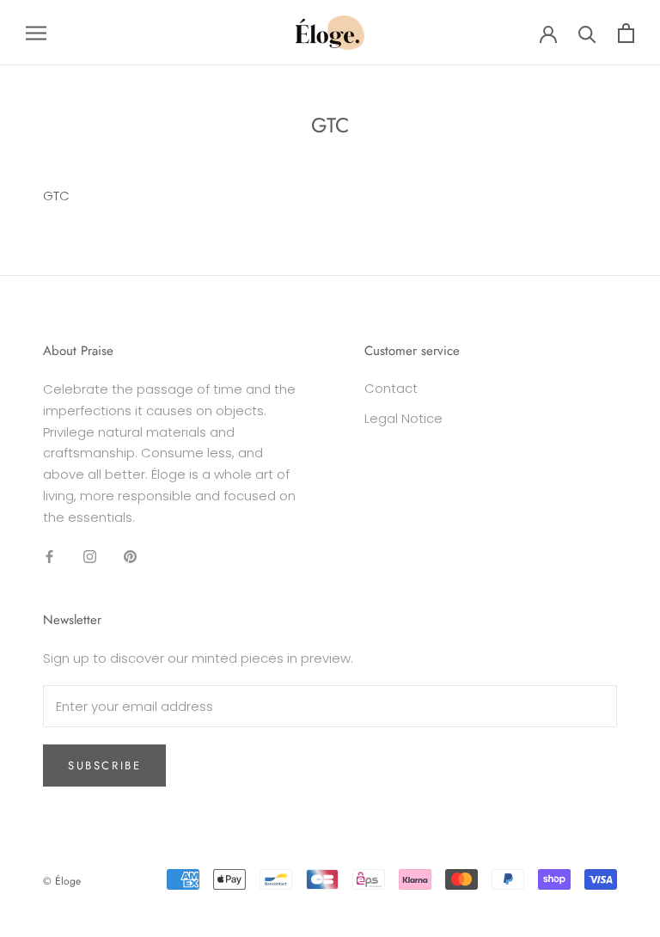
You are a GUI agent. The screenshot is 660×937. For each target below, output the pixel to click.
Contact (391, 388)
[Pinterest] (130, 555)
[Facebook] (49, 555)
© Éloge (62, 881)
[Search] (587, 33)
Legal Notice (403, 418)
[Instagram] (89, 555)
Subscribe (104, 765)
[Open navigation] (36, 32)
